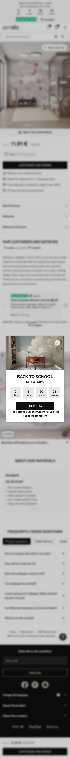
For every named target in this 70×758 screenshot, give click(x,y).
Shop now (35, 405)
